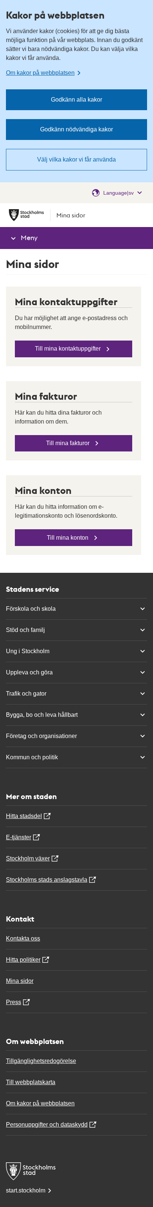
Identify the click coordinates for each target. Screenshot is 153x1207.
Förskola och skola (31, 609)
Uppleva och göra (29, 672)
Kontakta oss (23, 938)
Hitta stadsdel (24, 816)
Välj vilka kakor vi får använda (76, 159)
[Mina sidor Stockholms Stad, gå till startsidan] (76, 1171)
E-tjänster (18, 837)
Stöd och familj (25, 630)
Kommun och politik (32, 757)
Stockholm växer (28, 858)
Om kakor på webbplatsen (40, 1103)
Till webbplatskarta (30, 1082)
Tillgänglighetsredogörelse (41, 1061)
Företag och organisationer (41, 736)
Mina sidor (19, 981)
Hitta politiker (23, 960)
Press (13, 1002)
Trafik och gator (26, 693)
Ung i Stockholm (27, 651)
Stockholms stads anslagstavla (46, 879)
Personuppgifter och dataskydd (47, 1124)
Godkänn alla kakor (76, 99)
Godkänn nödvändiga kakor (76, 129)
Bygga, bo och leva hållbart (42, 715)
